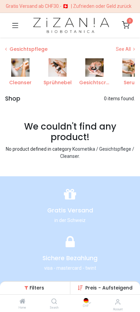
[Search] (54, 301)
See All (124, 49)
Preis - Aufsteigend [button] (109, 287)
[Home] (22, 301)
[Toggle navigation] (15, 25)
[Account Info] (118, 302)
